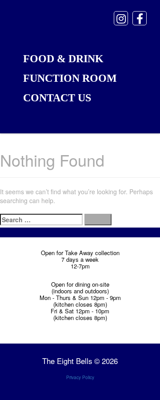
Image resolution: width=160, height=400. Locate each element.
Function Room (70, 78)
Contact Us (57, 98)
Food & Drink (63, 58)
